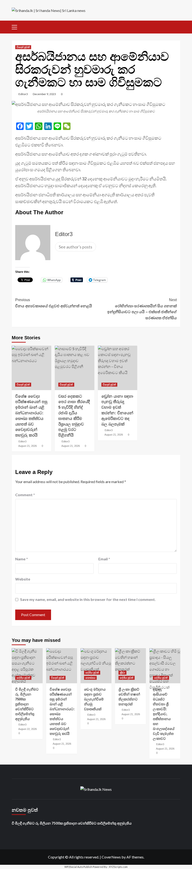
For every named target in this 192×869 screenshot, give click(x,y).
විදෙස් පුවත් (23, 47)
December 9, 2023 (44, 94)
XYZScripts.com (118, 866)
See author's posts (75, 246)
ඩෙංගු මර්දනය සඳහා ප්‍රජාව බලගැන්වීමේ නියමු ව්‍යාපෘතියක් (95, 699)
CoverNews (111, 857)
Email (104, 559)
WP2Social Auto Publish (78, 866)
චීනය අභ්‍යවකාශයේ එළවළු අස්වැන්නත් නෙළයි (53, 303)
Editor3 (23, 94)
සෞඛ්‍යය (90, 677)
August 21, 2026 (27, 445)
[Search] (177, 26)
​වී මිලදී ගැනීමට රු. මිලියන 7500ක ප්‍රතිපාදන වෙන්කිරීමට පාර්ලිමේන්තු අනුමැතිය (27, 704)
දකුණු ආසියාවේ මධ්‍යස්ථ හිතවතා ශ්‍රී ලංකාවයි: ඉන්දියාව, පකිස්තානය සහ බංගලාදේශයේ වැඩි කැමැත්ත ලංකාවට (163, 713)
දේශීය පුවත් (23, 677)
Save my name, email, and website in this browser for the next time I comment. (88, 599)
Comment (25, 494)
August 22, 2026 (27, 729)
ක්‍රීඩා (122, 672)
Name (21, 559)
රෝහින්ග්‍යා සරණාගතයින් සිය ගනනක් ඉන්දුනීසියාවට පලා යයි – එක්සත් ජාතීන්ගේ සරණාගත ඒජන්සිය (142, 309)
